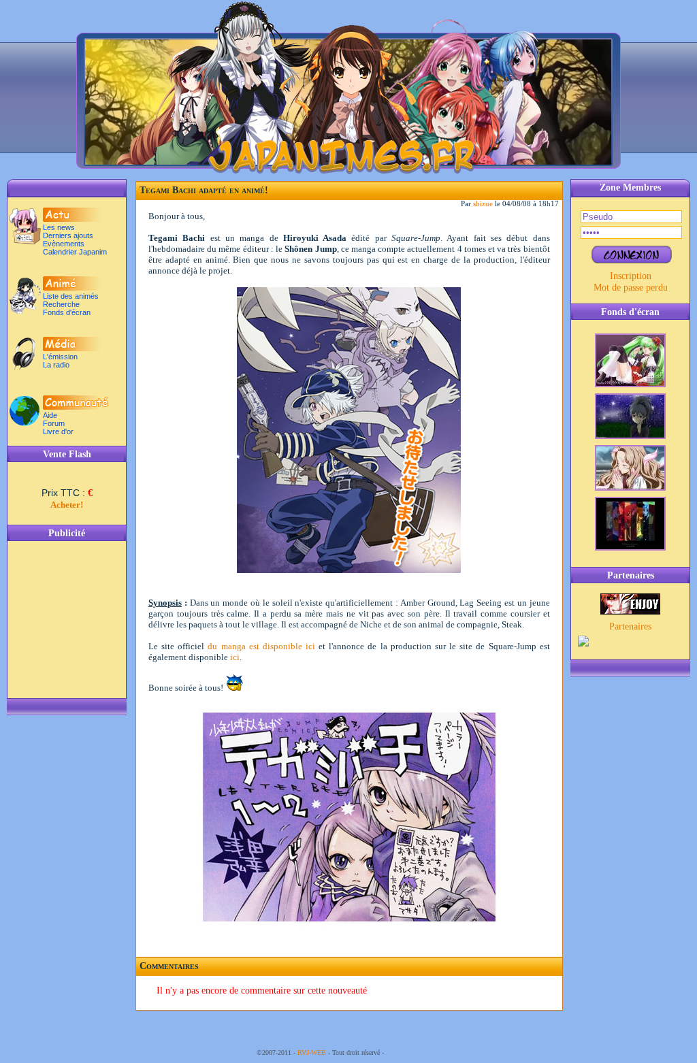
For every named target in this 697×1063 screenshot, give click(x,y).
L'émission (60, 357)
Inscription (630, 275)
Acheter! (66, 505)
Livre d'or (58, 431)
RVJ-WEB (311, 1052)
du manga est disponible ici (261, 646)
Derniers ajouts (68, 235)
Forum (54, 423)
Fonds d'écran (67, 312)
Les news (59, 227)
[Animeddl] (630, 611)
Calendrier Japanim (75, 252)
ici (235, 657)
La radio (56, 365)
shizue (483, 203)
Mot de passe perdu (631, 287)
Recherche (61, 304)
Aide (50, 415)
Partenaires (630, 626)
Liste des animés (71, 296)
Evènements (63, 244)
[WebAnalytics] (413, 1052)
